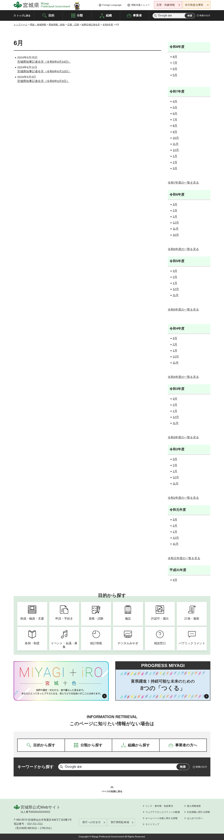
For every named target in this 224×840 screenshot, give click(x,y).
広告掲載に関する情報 (198, 812)
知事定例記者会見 (90, 24)
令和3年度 (177, 389)
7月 (175, 62)
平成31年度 (178, 570)
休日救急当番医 (194, 4)
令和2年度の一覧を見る (183, 497)
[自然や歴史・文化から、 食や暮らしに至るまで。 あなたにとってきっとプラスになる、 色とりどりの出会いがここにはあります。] (61, 692)
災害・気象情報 (165, 4)
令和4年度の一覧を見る (183, 377)
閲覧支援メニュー (140, 5)
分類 (80, 15)
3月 (175, 168)
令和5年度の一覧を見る (183, 309)
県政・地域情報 (38, 24)
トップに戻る (24, 15)
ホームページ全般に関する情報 (161, 818)
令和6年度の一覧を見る (183, 249)
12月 (176, 150)
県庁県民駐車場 (120, 822)
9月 (175, 132)
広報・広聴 (73, 24)
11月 (176, 144)
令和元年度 (178, 509)
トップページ (20, 24)
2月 (175, 162)
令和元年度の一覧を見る (184, 558)
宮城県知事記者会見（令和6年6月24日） (44, 61)
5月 (175, 75)
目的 (51, 15)
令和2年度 (177, 449)
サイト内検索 (155, 15)
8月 (175, 56)
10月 (176, 138)
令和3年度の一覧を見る (183, 437)
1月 (175, 156)
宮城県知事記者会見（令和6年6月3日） (43, 81)
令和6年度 (107, 24)
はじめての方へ (195, 818)
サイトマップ (152, 824)
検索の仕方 (205, 15)
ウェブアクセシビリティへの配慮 (162, 812)
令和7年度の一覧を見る (183, 182)
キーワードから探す (35, 766)
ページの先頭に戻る (112, 791)
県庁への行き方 (91, 822)
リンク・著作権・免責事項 (159, 806)
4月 (175, 101)
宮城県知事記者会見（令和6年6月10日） (44, 71)
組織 (109, 15)
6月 (175, 68)
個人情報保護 (194, 806)
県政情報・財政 (57, 24)
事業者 (137, 15)
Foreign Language (112, 5)
